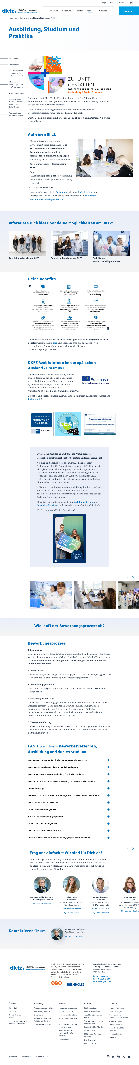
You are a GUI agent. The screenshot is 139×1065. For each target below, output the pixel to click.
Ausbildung (62, 192)
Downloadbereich (115, 1034)
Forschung (38, 1003)
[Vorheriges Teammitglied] (127, 848)
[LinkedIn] (113, 1056)
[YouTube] (129, 1056)
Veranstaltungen (115, 1011)
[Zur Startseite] (20, 11)
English (105, 2)
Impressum (13, 1056)
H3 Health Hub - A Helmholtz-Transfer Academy (66, 1033)
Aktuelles (113, 1003)
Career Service (89, 1030)
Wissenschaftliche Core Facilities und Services (42, 1019)
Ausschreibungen (115, 1021)
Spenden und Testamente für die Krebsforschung (18, 1022)
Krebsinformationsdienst (68, 1015)
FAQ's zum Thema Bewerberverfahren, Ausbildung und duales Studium (16, 103)
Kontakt (113, 2)
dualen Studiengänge (47, 505)
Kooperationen (64, 1039)
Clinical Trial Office (66, 1011)
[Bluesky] (118, 1056)
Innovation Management (68, 1008)
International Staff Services (94, 1027)
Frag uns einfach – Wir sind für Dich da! (16, 114)
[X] (123, 1056)
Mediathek (113, 1037)
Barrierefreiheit (42, 1056)
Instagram (33, 399)
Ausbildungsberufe (83, 502)
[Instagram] (108, 1056)
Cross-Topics (38, 1015)
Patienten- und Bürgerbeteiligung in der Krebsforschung (68, 1024)
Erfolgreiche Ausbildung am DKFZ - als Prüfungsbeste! (16, 84)
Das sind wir (13, 1008)
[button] (42, 424)
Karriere (87, 1003)
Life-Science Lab (90, 1040)
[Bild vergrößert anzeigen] (69, 307)
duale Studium (85, 192)
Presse (121, 2)
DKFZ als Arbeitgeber (92, 1011)
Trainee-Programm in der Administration (93, 1022)
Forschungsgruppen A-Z (42, 1011)
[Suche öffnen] (135, 2)
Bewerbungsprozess (16, 93)
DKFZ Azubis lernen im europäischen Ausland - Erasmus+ (16, 73)
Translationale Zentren (42, 1024)
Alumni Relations (90, 1043)
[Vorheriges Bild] (127, 577)
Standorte (12, 1011)
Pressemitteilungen (116, 1008)
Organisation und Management (15, 1016)
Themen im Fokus (115, 1024)
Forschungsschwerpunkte (43, 1008)
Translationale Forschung (68, 1018)
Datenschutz (26, 1056)
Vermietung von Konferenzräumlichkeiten (118, 1016)
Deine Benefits (16, 64)
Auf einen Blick (16, 58)
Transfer (62, 1003)
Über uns (12, 1003)
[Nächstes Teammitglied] (133, 848)
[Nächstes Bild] (133, 577)
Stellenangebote (90, 1008)
